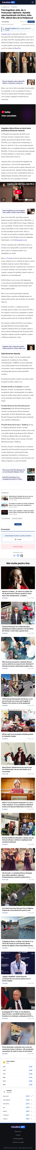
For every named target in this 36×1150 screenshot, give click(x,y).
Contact (18, 1135)
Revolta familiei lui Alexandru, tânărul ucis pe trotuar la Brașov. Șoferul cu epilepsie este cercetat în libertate (18, 840)
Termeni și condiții (18, 1142)
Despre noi (18, 1131)
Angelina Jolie (6, 34)
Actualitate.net (5, 7)
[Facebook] (18, 555)
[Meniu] (33, 2)
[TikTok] (21, 555)
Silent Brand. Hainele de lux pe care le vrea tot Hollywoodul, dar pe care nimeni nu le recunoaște (17, 769)
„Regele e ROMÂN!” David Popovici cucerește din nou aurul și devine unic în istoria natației (16, 979)
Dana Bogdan (5, 21)
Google (19, 539)
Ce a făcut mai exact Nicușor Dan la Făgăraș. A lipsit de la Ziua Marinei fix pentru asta (18, 909)
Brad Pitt (18, 48)
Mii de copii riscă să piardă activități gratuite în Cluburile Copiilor (17, 735)
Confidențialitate (18, 1138)
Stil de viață (5, 774)
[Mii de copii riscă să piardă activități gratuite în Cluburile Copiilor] (18, 720)
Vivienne (10, 258)
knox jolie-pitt (6, 518)
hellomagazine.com (20, 240)
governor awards (17, 518)
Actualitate (8, 2)
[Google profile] (14, 555)
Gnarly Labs (11, 1148)
